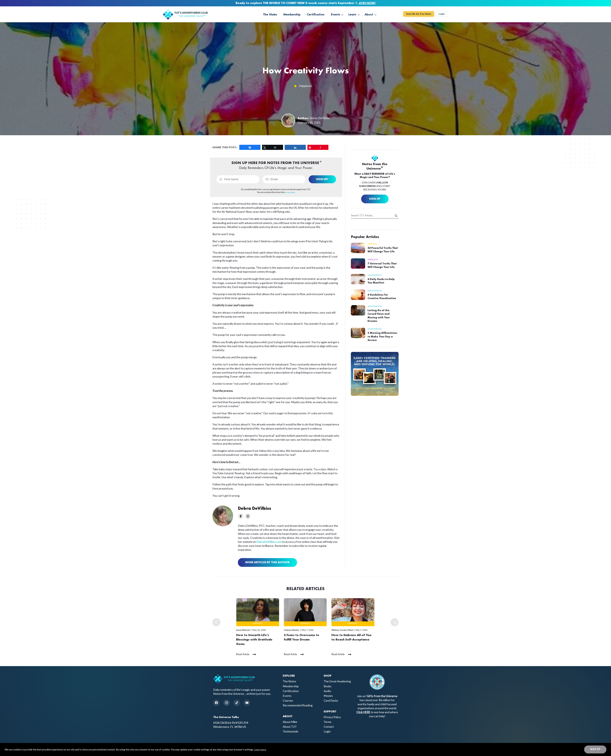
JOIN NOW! (367, 3)
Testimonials (290, 731)
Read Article (242, 654)
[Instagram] (226, 703)
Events (287, 695)
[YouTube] (247, 703)
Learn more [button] (260, 749)
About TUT (290, 726)
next (395, 622)
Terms (327, 722)
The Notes (289, 681)
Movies (328, 695)
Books (327, 686)
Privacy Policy (332, 717)
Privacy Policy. (290, 192)
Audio (327, 691)
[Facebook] (216, 703)
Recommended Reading (298, 705)
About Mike (290, 722)
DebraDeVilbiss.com (269, 541)
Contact (329, 726)
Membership (291, 686)
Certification (291, 691)
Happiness (305, 86)
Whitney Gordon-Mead (342, 630)
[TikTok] (237, 703)
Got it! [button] (595, 749)
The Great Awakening (337, 681)
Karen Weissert (243, 630)
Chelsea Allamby (291, 630)
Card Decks (331, 700)
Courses (288, 700)
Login (442, 14)
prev (216, 622)
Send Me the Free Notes (418, 14)
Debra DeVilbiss (320, 118)
